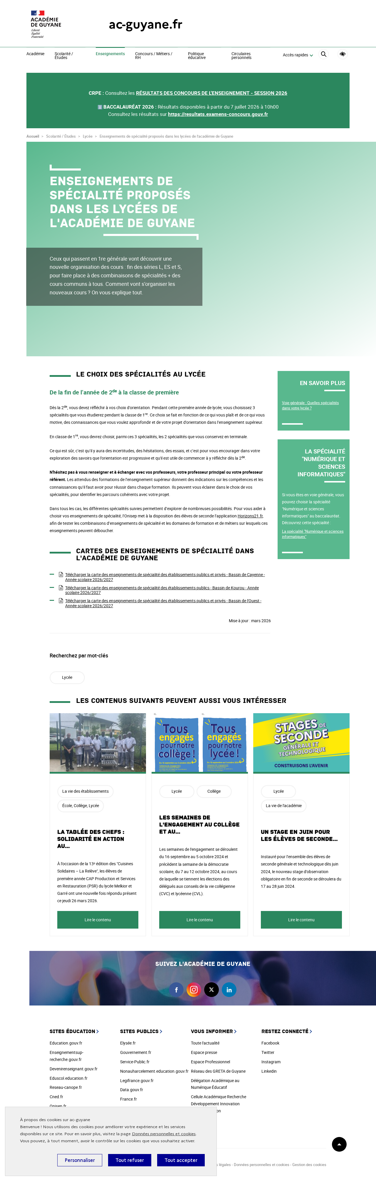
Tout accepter (180, 1160)
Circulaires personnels (241, 56)
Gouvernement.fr (135, 1052)
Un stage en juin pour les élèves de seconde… (299, 836)
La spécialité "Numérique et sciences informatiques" (313, 534)
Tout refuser (129, 1160)
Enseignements (110, 54)
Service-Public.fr (135, 1061)
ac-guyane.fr (145, 24)
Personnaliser (80, 1160)
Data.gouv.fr (131, 1089)
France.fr (128, 1099)
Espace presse (204, 1052)
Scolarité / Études (64, 56)
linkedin (229, 989)
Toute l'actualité (205, 1043)
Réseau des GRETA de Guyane (218, 1071)
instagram (194, 989)
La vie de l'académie (284, 805)
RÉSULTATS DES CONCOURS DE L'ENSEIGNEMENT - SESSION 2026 (211, 93)
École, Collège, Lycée (80, 805)
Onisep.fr (58, 1106)
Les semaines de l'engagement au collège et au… (199, 824)
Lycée (67, 677)
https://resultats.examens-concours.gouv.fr (218, 114)
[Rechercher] (323, 55)
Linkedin (269, 1071)
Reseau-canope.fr (66, 1087)
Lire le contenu (98, 919)
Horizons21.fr (250, 516)
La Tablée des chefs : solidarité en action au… (90, 839)
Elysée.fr (128, 1043)
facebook (176, 989)
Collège (214, 791)
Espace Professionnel (210, 1061)
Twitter (267, 1052)
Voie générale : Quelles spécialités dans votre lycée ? (310, 405)
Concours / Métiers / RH (153, 56)
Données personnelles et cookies (164, 1134)
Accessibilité (343, 54)
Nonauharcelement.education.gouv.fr (154, 1071)
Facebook (270, 1043)
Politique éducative (197, 56)
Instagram (271, 1061)
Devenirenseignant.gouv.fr (74, 1069)
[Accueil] (55, 24)
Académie (35, 54)
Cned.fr (56, 1096)
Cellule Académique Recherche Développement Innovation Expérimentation (218, 1103)
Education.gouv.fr (66, 1043)
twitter (211, 989)
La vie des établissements (85, 791)
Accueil (32, 136)
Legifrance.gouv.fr (137, 1080)
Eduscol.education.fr (69, 1078)
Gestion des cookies (309, 1164)
